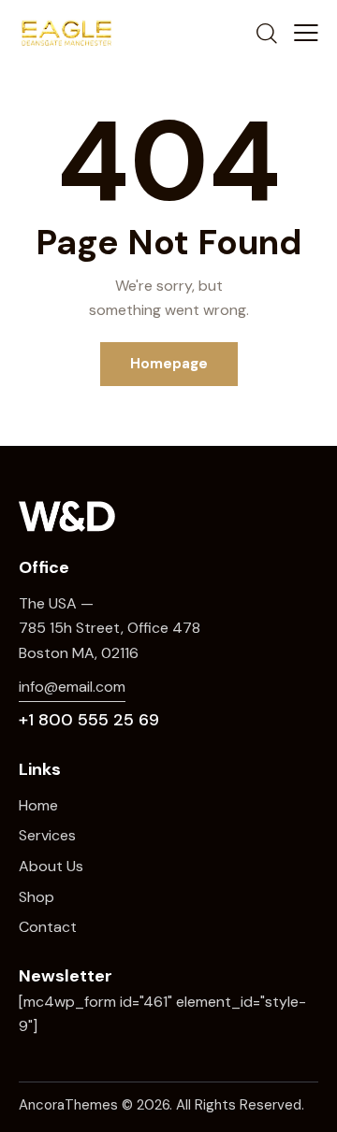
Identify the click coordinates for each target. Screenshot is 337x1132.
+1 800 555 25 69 (89, 720)
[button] (306, 33)
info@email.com (72, 686)
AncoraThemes (68, 1105)
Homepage (169, 363)
